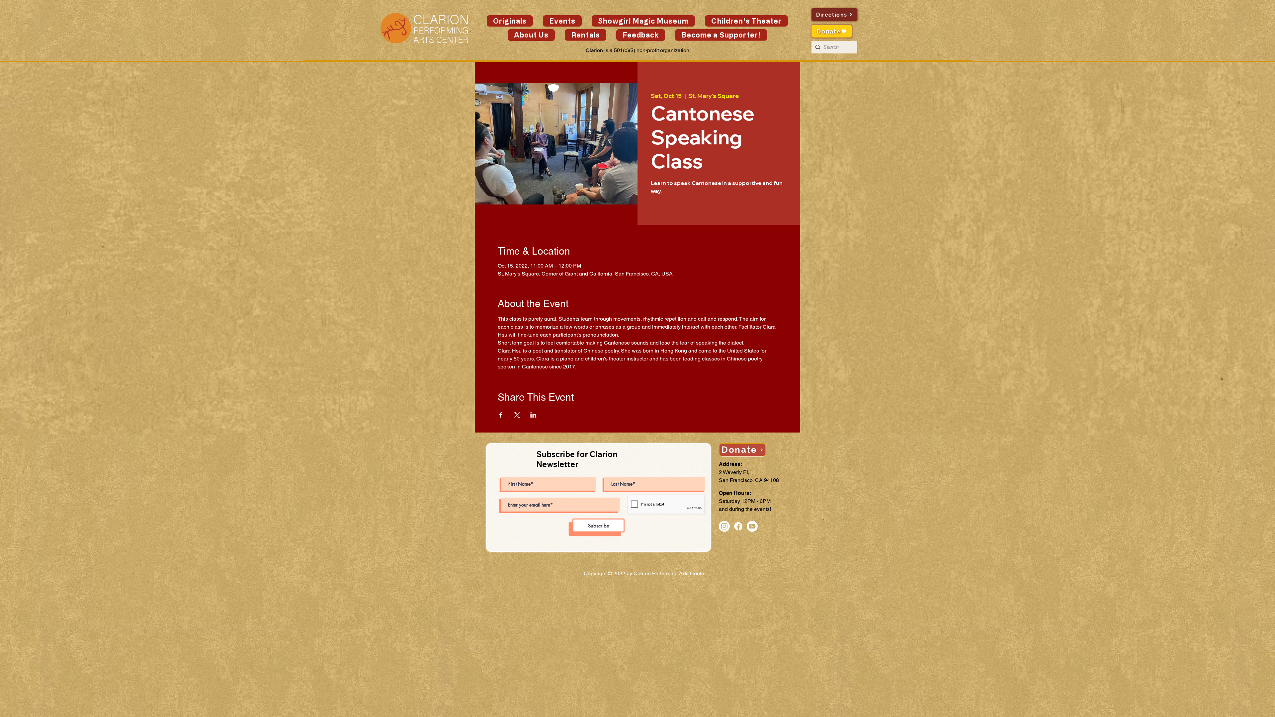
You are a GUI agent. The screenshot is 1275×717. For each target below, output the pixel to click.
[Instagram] (724, 526)
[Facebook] (738, 526)
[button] (562, 21)
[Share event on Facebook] (501, 415)
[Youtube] (752, 526)
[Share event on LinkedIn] (533, 415)
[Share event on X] (517, 415)
